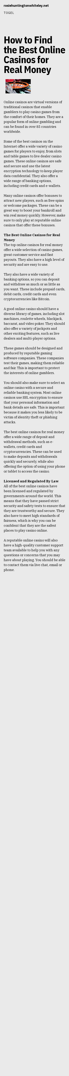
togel (9, 13)
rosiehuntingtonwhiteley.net (26, 5)
